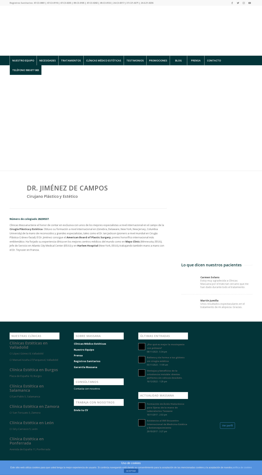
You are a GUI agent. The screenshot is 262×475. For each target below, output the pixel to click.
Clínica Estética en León (32, 422)
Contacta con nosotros (87, 388)
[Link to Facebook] (232, 3)
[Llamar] (19, 456)
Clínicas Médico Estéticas (90, 343)
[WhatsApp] (8, 456)
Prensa (78, 355)
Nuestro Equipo (84, 349)
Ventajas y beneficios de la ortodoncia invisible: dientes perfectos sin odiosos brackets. (164, 374)
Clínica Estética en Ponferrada (27, 441)
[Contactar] (31, 456)
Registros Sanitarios (87, 361)
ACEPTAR (131, 471)
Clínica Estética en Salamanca (27, 388)
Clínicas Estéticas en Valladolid (29, 345)
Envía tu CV (81, 410)
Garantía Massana (85, 367)
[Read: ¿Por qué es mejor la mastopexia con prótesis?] (141, 346)
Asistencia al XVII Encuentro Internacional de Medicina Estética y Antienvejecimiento (167, 424)
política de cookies (242, 467)
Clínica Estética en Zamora (34, 406)
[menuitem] (23, 60)
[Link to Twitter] (238, 3)
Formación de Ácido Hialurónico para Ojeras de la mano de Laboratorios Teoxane (165, 407)
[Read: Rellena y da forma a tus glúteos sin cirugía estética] (141, 359)
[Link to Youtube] (249, 3)
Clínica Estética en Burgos (34, 369)
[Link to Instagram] (243, 3)
